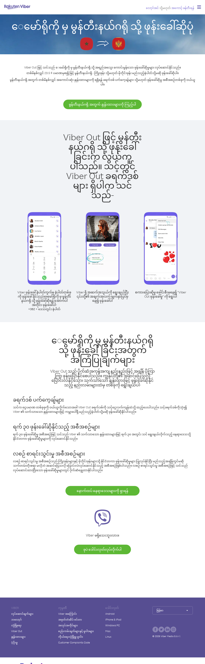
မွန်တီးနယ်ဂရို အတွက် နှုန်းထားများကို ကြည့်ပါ (102, 104)
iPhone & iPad (113, 619)
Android (110, 613)
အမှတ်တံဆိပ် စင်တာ (70, 619)
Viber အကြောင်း (67, 613)
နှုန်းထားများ (18, 636)
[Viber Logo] (17, 7)
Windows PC (112, 625)
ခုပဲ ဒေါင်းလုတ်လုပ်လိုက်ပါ (102, 549)
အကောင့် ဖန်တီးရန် (182, 8)
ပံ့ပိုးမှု (14, 642)
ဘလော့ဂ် (16, 619)
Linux (108, 636)
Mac (108, 631)
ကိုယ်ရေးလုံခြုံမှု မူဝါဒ (70, 636)
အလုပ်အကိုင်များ (68, 625)
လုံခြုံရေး (16, 625)
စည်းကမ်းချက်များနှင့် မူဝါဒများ (76, 631)
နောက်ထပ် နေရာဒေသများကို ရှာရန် (102, 491)
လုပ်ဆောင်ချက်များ (22, 613)
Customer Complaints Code (74, 642)
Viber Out (16, 631)
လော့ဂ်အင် (152, 8)
